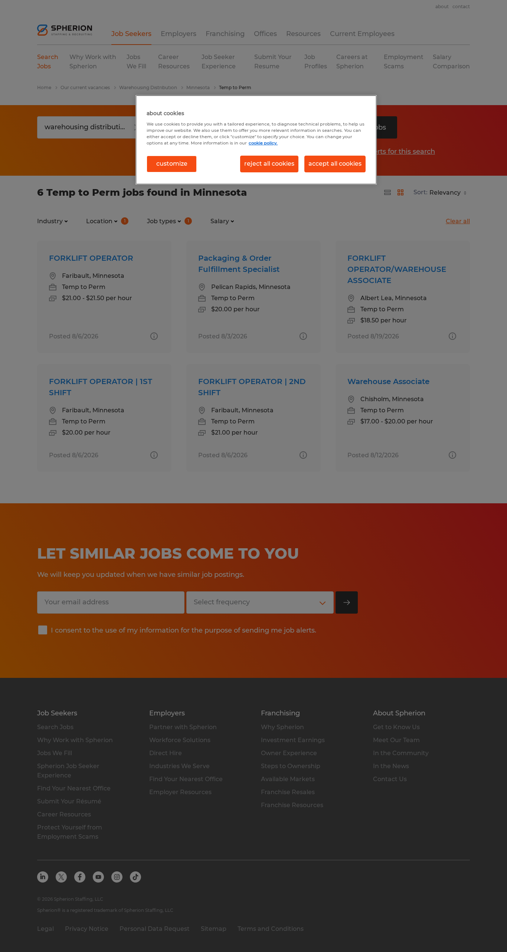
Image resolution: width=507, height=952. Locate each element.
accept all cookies (335, 163)
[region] (256, 139)
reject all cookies (269, 163)
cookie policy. (263, 143)
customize (171, 163)
